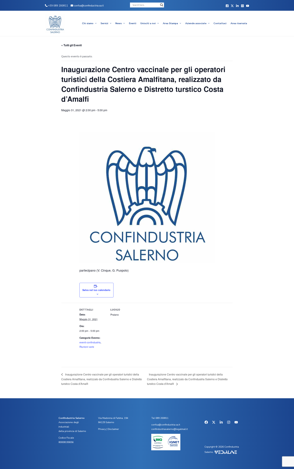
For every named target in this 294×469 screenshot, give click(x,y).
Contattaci (220, 23)
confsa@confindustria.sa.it (89, 5)
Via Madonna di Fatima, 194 (113, 418)
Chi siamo (87, 23)
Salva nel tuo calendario (96, 290)
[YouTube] (247, 5)
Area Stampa (170, 23)
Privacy (102, 429)
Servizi (104, 23)
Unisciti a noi (148, 23)
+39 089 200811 (57, 5)
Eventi (132, 23)
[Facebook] (227, 5)
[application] (94, 23)
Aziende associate (195, 23)
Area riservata (239, 23)
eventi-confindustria (90, 342)
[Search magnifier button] (161, 5)
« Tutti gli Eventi (71, 45)
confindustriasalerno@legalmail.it (169, 429)
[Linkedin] (237, 5)
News (118, 23)
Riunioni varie (86, 346)
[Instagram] (242, 5)
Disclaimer (113, 429)
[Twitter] (232, 5)
